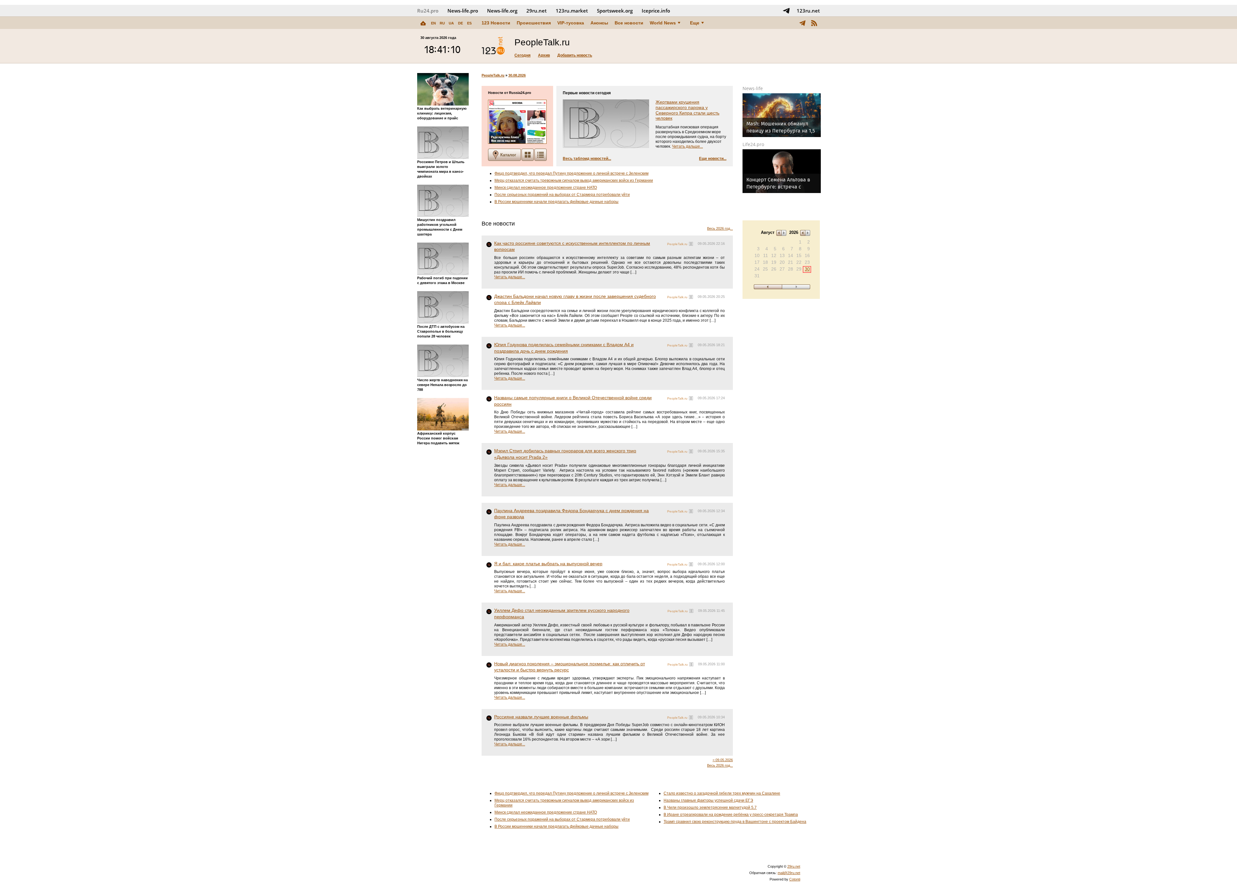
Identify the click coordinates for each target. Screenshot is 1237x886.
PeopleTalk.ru (493, 75)
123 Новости (496, 22)
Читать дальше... (687, 146)
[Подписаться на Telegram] (786, 10)
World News (663, 22)
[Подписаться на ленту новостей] (814, 23)
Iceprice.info (656, 10)
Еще (694, 22)
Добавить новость (574, 55)
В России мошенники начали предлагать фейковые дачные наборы (556, 201)
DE (460, 23)
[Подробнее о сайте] (517, 122)
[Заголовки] (540, 155)
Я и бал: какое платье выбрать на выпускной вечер (548, 563)
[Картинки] (528, 155)
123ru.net (808, 10)
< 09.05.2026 (723, 760)
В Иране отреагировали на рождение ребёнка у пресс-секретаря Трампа (731, 814)
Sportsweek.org (615, 10)
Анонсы (599, 22)
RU (442, 23)
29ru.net (536, 10)
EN (433, 23)
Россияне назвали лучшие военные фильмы (541, 716)
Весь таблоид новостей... (587, 158)
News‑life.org (502, 10)
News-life (753, 88)
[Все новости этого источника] (691, 244)
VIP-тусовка (570, 22)
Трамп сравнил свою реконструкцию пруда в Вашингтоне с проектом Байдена (735, 821)
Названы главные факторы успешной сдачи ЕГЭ (708, 800)
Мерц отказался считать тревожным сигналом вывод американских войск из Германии (573, 180)
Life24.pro (753, 144)
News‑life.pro (462, 10)
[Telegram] (802, 23)
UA (451, 23)
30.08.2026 (517, 75)
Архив (544, 55)
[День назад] (768, 286)
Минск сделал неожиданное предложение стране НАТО (545, 187)
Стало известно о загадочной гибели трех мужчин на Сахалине (722, 793)
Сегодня (522, 55)
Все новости (629, 22)
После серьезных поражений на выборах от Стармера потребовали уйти (562, 194)
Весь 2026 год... (720, 228)
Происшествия (534, 22)
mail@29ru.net (789, 873)
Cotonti (794, 879)
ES (469, 23)
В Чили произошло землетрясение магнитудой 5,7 (710, 807)
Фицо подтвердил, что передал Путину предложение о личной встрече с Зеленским (571, 173)
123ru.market (572, 10)
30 (807, 269)
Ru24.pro (427, 10)
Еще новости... (712, 158)
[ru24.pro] (493, 46)
